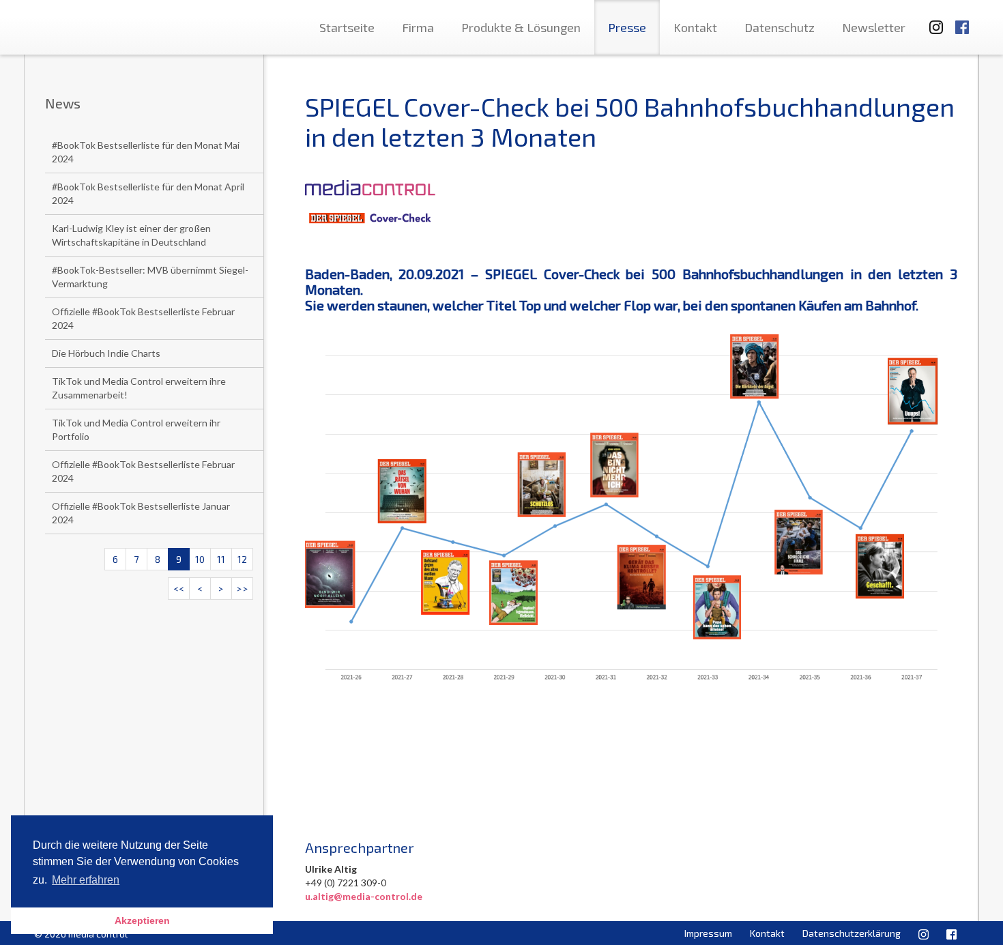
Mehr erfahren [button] (85, 880)
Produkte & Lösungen (521, 27)
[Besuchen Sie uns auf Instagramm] (932, 21)
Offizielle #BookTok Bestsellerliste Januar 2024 (141, 512)
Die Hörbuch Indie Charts (106, 353)
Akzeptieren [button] (142, 920)
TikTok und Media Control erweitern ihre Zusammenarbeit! (139, 388)
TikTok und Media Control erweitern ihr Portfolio (136, 429)
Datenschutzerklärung (851, 933)
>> (242, 588)
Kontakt (695, 27)
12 (242, 559)
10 (200, 559)
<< (178, 588)
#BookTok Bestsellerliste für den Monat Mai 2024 (145, 151)
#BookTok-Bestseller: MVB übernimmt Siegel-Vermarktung (150, 276)
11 (221, 559)
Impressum (708, 933)
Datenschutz (779, 27)
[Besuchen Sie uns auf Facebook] (962, 21)
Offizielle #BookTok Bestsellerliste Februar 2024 (143, 318)
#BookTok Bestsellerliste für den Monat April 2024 (148, 193)
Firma (418, 27)
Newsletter (873, 27)
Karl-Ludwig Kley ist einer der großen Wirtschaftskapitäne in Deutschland (131, 235)
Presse (627, 27)
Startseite (347, 27)
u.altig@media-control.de (363, 896)
